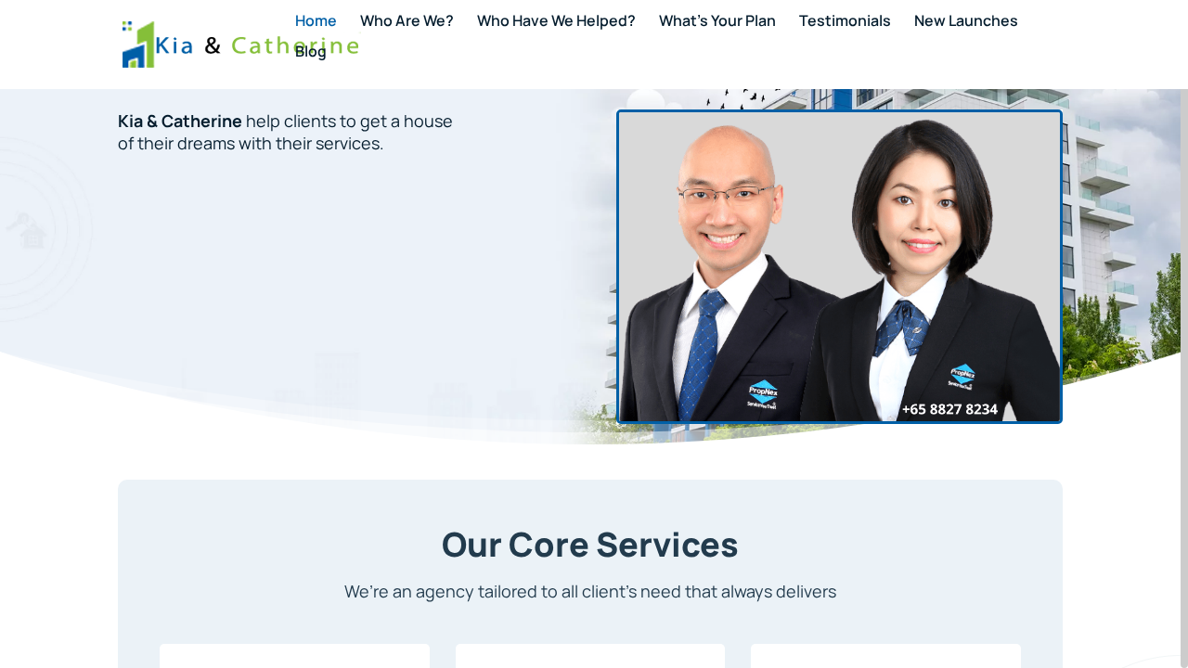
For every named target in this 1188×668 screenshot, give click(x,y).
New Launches (966, 22)
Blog (311, 53)
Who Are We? (407, 22)
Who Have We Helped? (556, 22)
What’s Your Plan (717, 22)
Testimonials (845, 22)
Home (316, 22)
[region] (594, 334)
